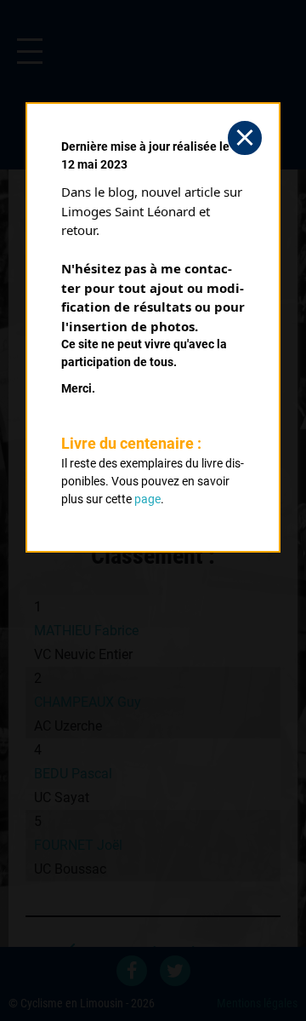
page (147, 499)
